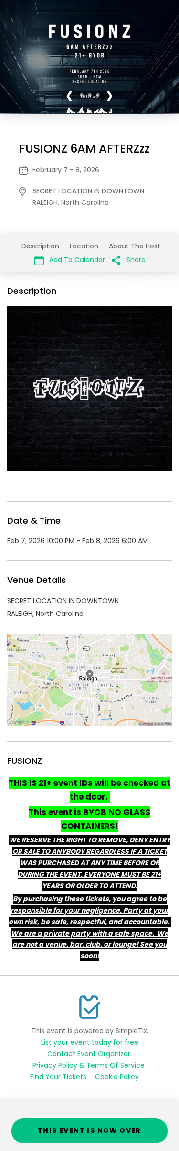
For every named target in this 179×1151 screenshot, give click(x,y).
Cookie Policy (117, 1077)
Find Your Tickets (58, 1077)
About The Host (134, 246)
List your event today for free (89, 1042)
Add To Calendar (76, 260)
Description (40, 246)
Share (135, 260)
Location (84, 246)
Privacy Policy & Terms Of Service (88, 1065)
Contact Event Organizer (88, 1054)
